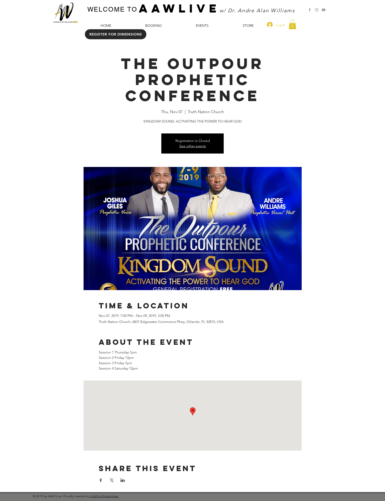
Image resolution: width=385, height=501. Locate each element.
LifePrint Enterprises (104, 496)
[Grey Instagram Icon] (316, 10)
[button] (292, 24)
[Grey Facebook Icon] (309, 10)
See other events (192, 146)
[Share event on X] (112, 480)
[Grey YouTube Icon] (323, 10)
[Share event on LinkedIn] (123, 480)
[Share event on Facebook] (101, 480)
